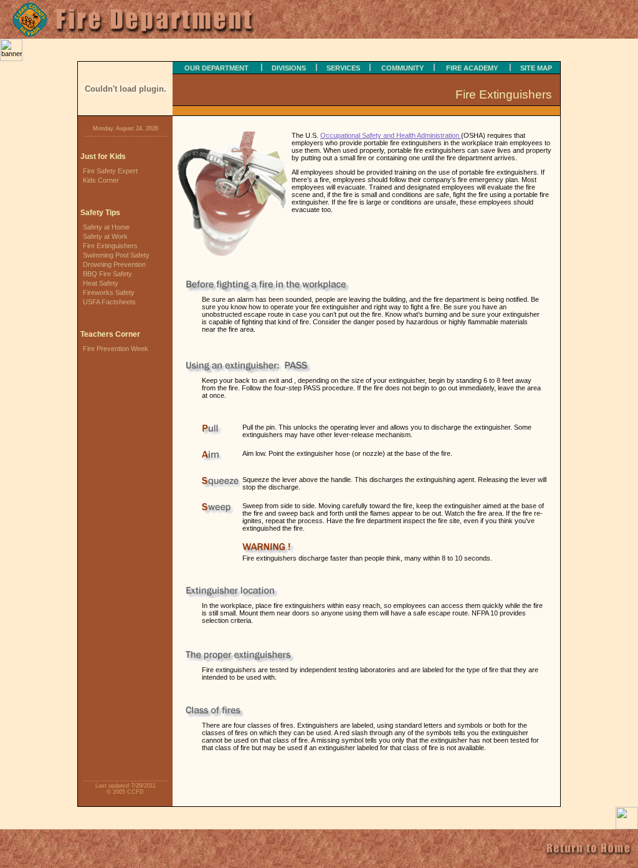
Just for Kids (103, 156)
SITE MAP (536, 68)
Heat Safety (100, 283)
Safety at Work (105, 236)
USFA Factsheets (109, 302)
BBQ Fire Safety (107, 273)
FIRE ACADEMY (472, 68)
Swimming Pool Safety (116, 255)
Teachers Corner (110, 334)
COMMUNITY (402, 68)
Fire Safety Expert (110, 171)
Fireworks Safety (109, 292)
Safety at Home (106, 227)
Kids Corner (101, 180)
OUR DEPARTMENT (216, 68)
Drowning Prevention (114, 264)
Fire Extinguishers (110, 245)
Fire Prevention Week (115, 348)
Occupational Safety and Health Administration (390, 135)
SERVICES (343, 68)
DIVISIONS (289, 68)
